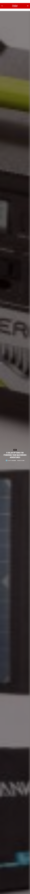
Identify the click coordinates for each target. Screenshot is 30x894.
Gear (15, 449)
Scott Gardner (12, 460)
